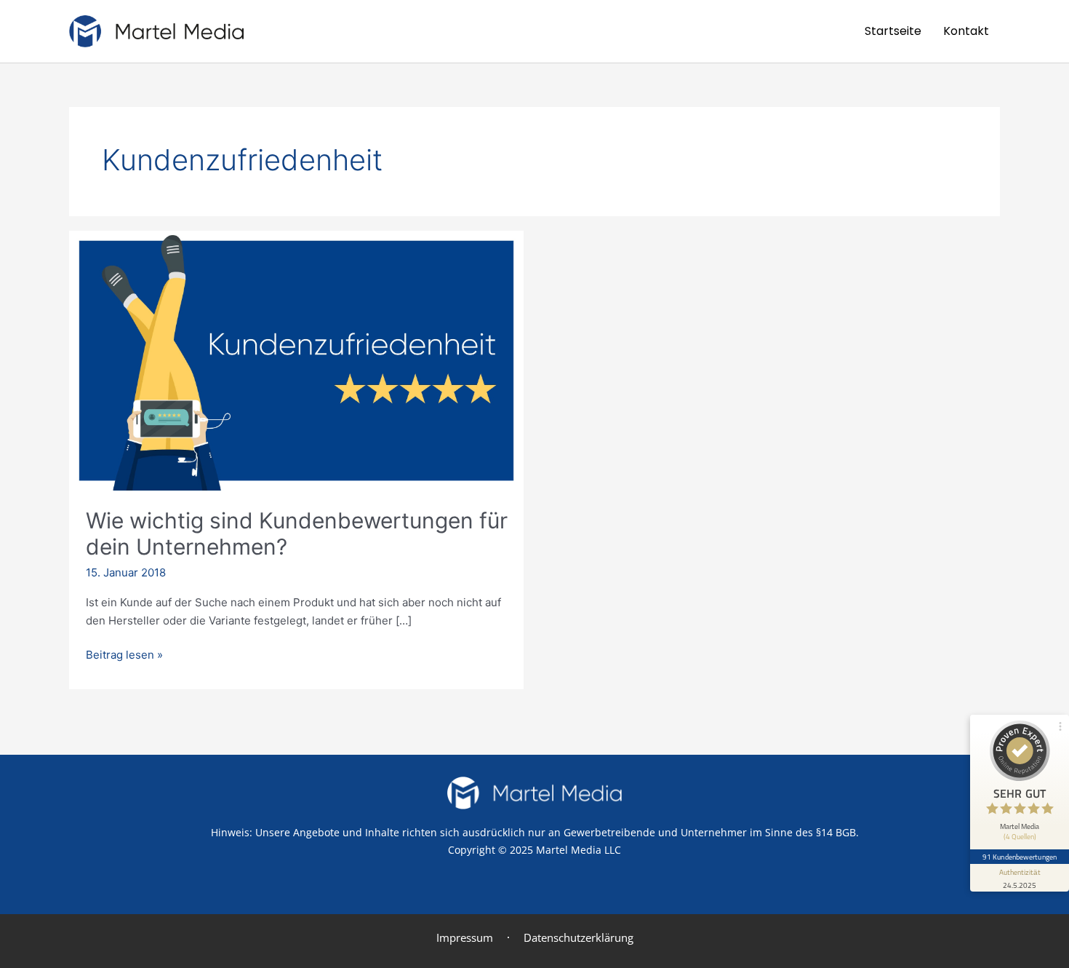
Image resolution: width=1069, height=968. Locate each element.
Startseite (893, 31)
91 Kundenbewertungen (1019, 857)
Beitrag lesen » (124, 654)
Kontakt (966, 31)
